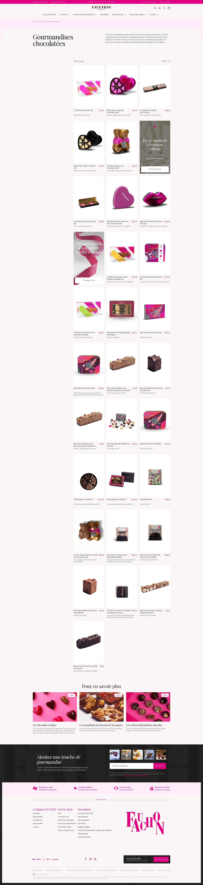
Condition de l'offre (148, 870)
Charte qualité (37, 823)
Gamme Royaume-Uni (66, 830)
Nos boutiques (152, 2)
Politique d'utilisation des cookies (129, 870)
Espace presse (38, 817)
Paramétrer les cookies (164, 870)
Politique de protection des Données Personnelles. (136, 775)
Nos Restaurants (83, 820)
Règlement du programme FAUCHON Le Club (80, 870)
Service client (65, 809)
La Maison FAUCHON (40, 2)
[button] (155, 8)
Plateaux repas (83, 834)
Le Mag (35, 827)
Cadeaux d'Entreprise (58, 2)
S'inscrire (159, 766)
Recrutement (37, 820)
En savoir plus (155, 169)
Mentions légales (37, 870)
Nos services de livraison (66, 820)
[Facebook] (85, 859)
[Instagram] (90, 859)
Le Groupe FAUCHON (85, 813)
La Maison (36, 813)
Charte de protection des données (106, 870)
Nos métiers (84, 809)
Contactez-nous (63, 817)
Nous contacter (164, 2)
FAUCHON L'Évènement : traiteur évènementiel (94, 830)
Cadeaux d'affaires (84, 827)
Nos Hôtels (81, 823)
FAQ (59, 813)
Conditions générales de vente (54, 870)
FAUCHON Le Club (64, 827)
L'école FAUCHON (84, 837)
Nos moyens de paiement (67, 823)
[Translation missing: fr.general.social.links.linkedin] (95, 859)
